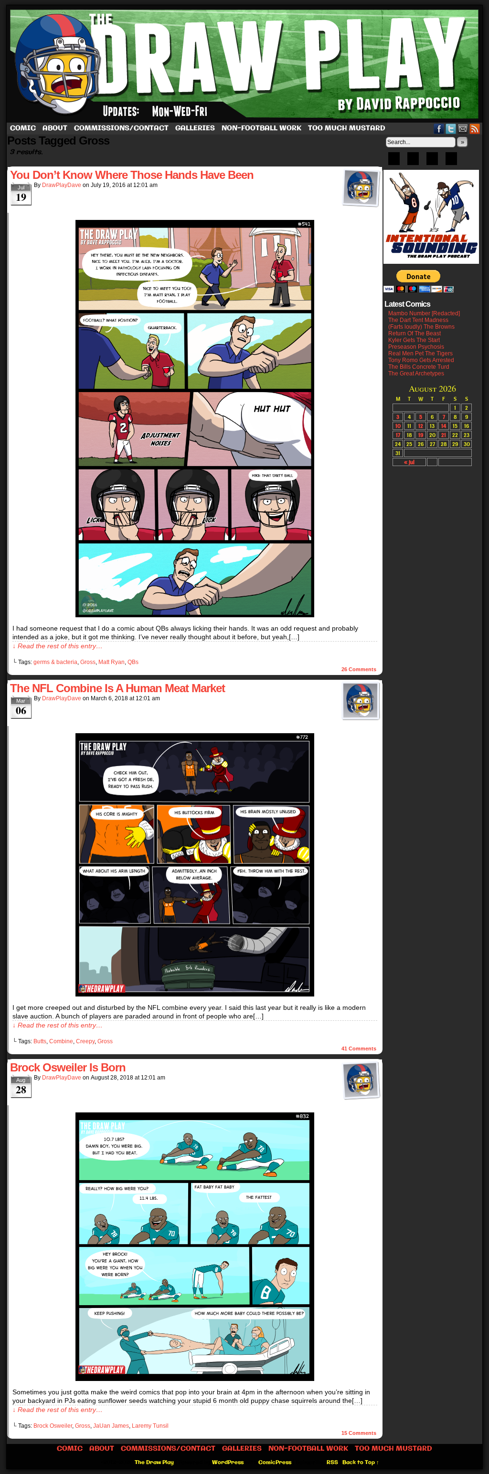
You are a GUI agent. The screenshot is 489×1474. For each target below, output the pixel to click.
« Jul (409, 462)
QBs (133, 662)
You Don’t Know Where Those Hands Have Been (132, 174)
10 (398, 425)
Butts (39, 1041)
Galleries (195, 128)
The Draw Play (245, 64)
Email (463, 129)
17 (398, 434)
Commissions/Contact (121, 128)
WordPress (228, 1462)
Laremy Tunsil (150, 1425)
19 (420, 434)
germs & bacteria (55, 662)
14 (443, 425)
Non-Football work (261, 128)
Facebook (439, 129)
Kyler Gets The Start (414, 340)
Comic (23, 128)
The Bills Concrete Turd (418, 366)
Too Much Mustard (346, 128)
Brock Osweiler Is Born (68, 1067)
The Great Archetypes (416, 373)
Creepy (85, 1041)
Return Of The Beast (414, 333)
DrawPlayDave (61, 185)
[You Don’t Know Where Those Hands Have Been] (194, 615)
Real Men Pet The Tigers (420, 353)
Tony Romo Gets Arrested (421, 360)
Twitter (451, 129)
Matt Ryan (111, 662)
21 (443, 434)
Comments (358, 669)
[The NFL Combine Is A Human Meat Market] (194, 994)
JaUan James (111, 1425)
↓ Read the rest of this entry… (57, 646)
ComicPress (274, 1462)
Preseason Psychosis (416, 346)
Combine (61, 1041)
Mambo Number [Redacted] (424, 313)
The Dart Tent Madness (418, 320)
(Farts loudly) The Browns (421, 326)
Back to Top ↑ (360, 1462)
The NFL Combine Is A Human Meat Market (117, 688)
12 (420, 425)
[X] (432, 161)
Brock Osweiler (52, 1425)
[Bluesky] (394, 161)
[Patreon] (413, 161)
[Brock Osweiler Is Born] (194, 1378)
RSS (475, 129)
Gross (88, 662)
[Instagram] (451, 161)
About (55, 128)
